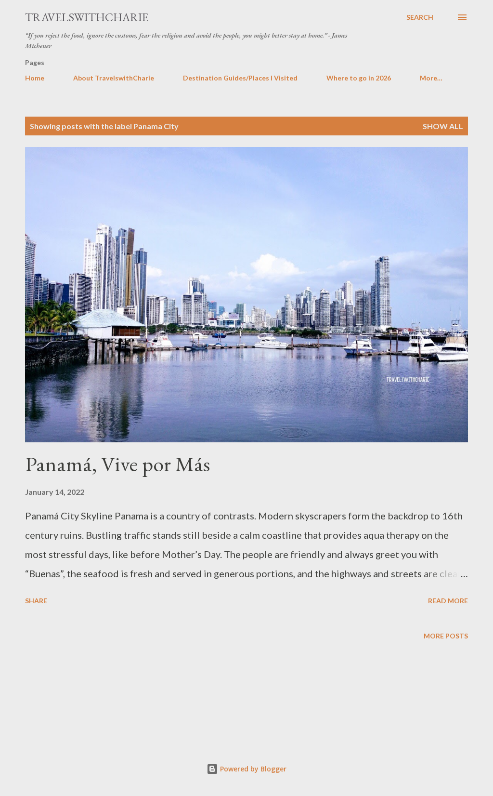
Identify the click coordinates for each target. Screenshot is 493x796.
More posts (446, 636)
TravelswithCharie (86, 17)
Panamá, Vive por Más (117, 464)
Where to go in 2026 (358, 78)
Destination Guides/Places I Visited (240, 78)
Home (34, 78)
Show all (443, 126)
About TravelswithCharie (113, 78)
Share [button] (36, 601)
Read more (448, 601)
